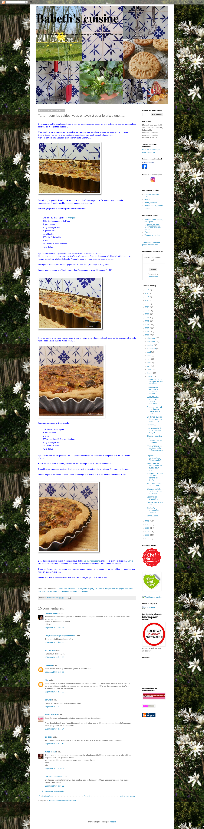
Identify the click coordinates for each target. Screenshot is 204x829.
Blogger (112, 822)
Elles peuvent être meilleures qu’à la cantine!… (154, 491)
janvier (150, 376)
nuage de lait (50, 752)
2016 (147, 325)
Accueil (87, 796)
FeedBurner (153, 277)
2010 (147, 528)
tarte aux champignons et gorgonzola (84, 588)
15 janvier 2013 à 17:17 (54, 744)
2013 (147, 335)
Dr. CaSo (48, 737)
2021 (147, 307)
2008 (147, 535)
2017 (147, 321)
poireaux (73, 591)
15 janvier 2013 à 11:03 (54, 657)
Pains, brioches (151, 203)
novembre (151, 342)
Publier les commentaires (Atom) (62, 801)
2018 (147, 318)
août (149, 352)
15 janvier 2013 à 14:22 (54, 692)
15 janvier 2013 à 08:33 (54, 642)
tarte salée (62, 588)
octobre (150, 345)
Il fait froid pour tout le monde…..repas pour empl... (154, 439)
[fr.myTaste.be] (148, 607)
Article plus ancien (127, 796)
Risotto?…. (151, 425)
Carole (130, 561)
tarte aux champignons (59, 591)
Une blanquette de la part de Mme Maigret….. (154, 430)
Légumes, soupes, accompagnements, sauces (153, 227)
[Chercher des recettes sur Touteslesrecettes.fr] (152, 597)
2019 (147, 314)
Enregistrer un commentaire (53, 791)
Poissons (148, 232)
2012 (147, 521)
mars (149, 369)
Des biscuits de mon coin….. (155, 503)
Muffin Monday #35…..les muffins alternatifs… (153, 400)
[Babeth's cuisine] (144, 168)
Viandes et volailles (152, 235)
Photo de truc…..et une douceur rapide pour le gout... (154, 410)
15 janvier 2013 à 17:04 (54, 729)
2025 (147, 293)
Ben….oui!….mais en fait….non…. (154, 484)
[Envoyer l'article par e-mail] (69, 597)
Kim (46, 680)
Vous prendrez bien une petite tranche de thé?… (155, 477)
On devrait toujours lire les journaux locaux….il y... (154, 419)
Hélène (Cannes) (52, 613)
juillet (149, 356)
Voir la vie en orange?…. (152, 498)
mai (149, 363)
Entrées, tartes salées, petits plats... (153, 221)
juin (149, 359)
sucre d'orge (50, 650)
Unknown (49, 665)
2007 (147, 539)
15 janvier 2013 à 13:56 (54, 672)
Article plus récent (46, 796)
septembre (151, 349)
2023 (147, 300)
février (150, 373)
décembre (151, 338)
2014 (147, 332)
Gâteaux (148, 200)
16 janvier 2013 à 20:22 (54, 786)
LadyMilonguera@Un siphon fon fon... (60, 636)
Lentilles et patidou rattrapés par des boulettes (155, 382)
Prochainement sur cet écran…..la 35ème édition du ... (155, 449)
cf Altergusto (71, 218)
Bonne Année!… (153, 516)
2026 (147, 290)
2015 (147, 328)
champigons (83, 591)
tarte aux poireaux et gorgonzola (114, 588)
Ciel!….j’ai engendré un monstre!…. (153, 510)
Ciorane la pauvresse (54, 777)
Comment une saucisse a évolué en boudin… (152, 390)
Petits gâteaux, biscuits (154, 206)
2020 (147, 311)
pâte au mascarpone (91, 561)
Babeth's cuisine (77, 18)
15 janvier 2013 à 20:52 (54, 768)
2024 (147, 297)
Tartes (147, 209)
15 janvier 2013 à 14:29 (54, 707)
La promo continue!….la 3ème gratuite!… (154, 458)
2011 (147, 525)
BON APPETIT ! (51, 715)
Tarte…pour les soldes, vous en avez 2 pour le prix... (154, 467)
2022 (147, 304)
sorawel (48, 700)
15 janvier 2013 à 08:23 (54, 628)
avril (149, 366)
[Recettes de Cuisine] (151, 566)
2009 (147, 532)
